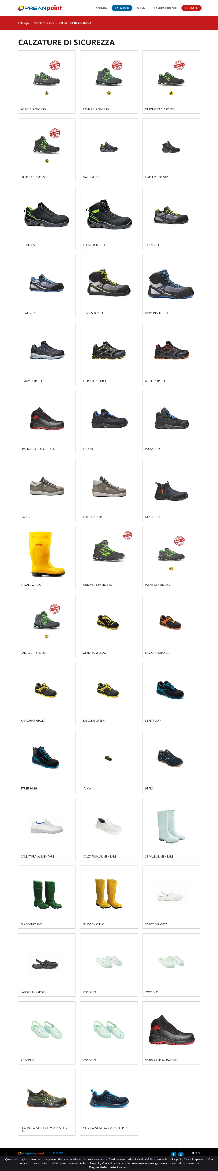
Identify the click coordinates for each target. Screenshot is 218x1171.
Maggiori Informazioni (104, 1167)
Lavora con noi (165, 8)
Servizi (141, 8)
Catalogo (122, 8)
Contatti (191, 8)
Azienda (101, 8)
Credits (196, 1153)
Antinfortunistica (44, 23)
